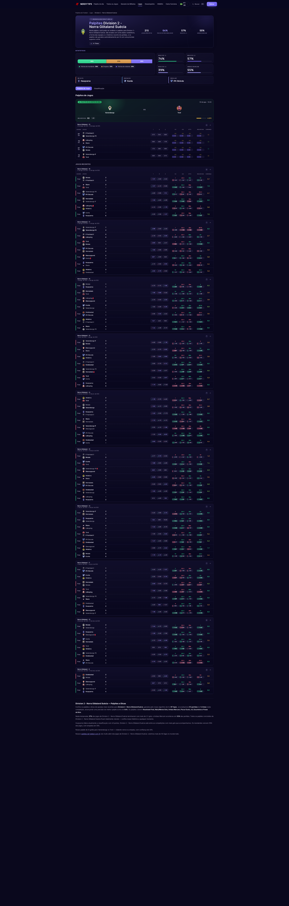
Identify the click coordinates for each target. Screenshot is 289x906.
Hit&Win (160, 4)
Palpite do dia (99, 4)
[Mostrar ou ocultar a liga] (210, 125)
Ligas (140, 4)
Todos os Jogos (112, 4)
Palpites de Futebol (82, 13)
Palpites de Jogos (83, 88)
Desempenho (150, 4)
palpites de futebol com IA (90, 734)
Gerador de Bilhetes (128, 4)
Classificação (99, 88)
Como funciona (171, 4)
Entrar (212, 4)
